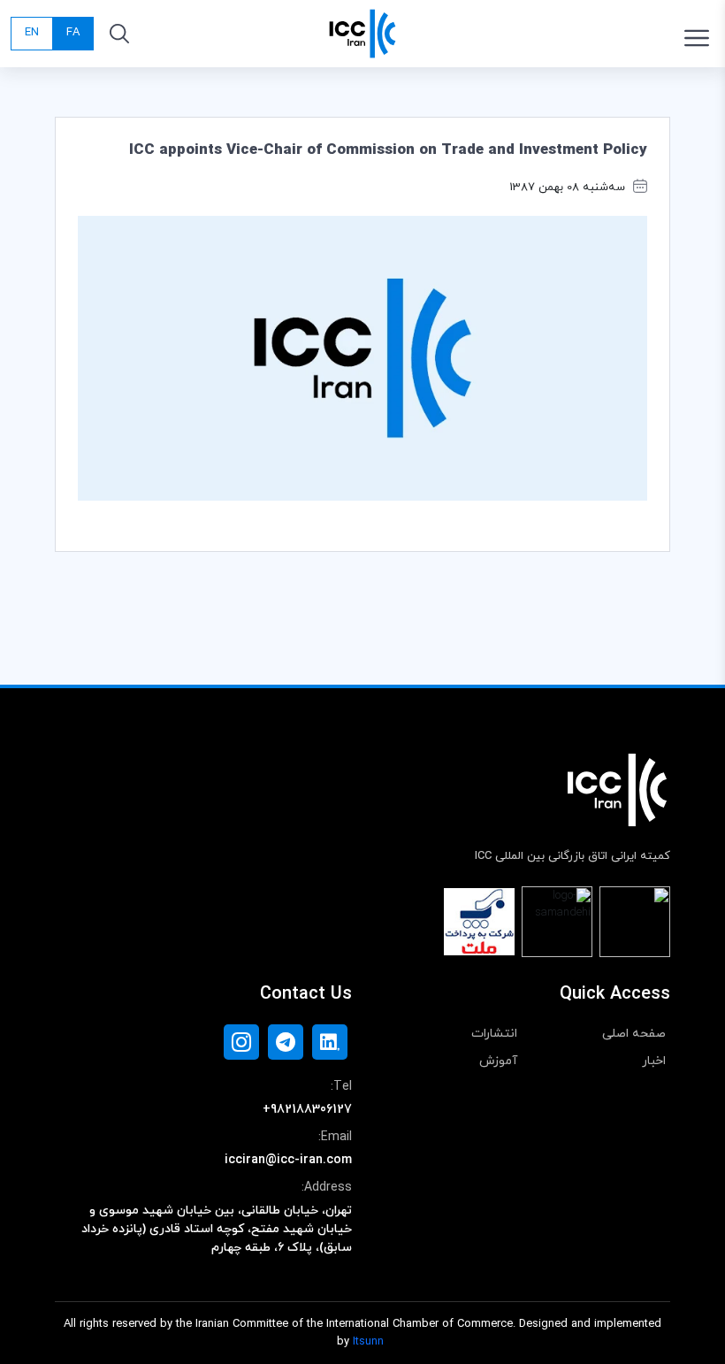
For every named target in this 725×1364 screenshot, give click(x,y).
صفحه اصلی (634, 1033)
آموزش (498, 1061)
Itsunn (368, 1342)
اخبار (654, 1061)
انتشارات (494, 1033)
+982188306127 (307, 1109)
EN (32, 33)
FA (73, 33)
